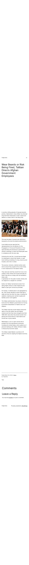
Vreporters (4, 157)
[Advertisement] (14, 14)
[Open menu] (26, 157)
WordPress (24, 406)
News (15, 375)
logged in (11, 397)
